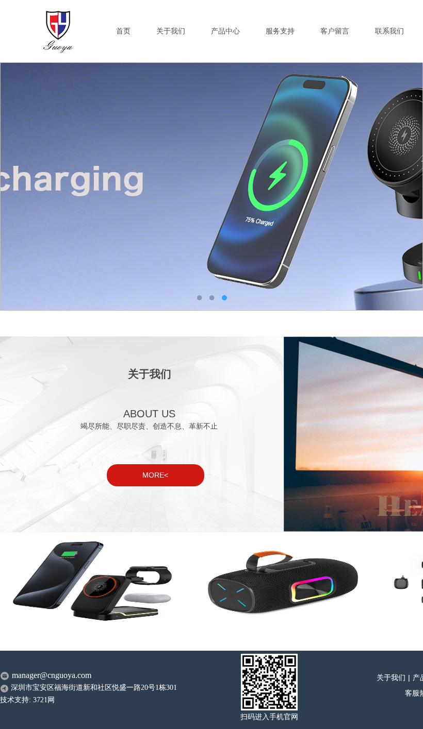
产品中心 (225, 31)
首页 (123, 31)
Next (405, 186)
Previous (18, 186)
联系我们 (389, 31)
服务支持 (280, 31)
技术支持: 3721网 (27, 700)
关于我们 (170, 31)
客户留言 (334, 31)
